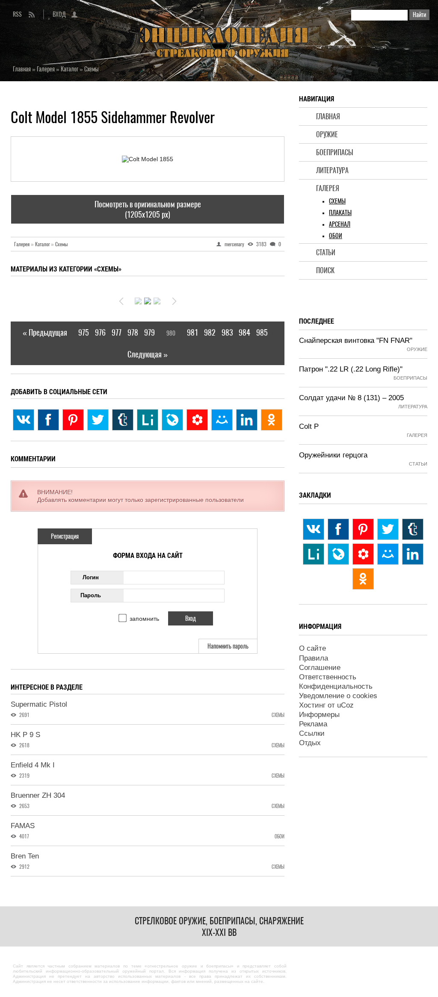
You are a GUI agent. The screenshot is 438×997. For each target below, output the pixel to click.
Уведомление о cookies (338, 696)
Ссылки (312, 733)
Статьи (325, 252)
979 (149, 332)
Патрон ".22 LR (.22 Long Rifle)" (350, 369)
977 (116, 332)
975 (83, 332)
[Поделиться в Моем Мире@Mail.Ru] (222, 420)
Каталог (44, 244)
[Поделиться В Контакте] (23, 420)
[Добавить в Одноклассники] (271, 420)
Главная (328, 116)
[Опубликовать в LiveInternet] (147, 420)
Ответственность (327, 677)
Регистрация (65, 536)
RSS (17, 14)
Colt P (309, 426)
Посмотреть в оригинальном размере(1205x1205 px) (148, 209)
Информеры (319, 715)
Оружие (327, 134)
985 (262, 332)
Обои (335, 236)
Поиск (325, 270)
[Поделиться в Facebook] (48, 420)
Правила (313, 658)
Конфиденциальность (336, 686)
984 (244, 332)
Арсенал (339, 224)
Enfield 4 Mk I (33, 765)
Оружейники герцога (333, 455)
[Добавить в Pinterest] (73, 420)
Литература (332, 170)
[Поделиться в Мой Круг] (197, 420)
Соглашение (319, 668)
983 (227, 332)
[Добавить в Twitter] (98, 420)
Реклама (313, 724)
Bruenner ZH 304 (38, 795)
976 (100, 332)
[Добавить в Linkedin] (246, 420)
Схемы (337, 201)
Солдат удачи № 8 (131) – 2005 (351, 398)
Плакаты (340, 213)
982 (210, 332)
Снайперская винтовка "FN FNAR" (355, 340)
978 (132, 332)
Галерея (327, 188)
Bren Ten (25, 856)
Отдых (310, 743)
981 (192, 332)
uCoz (345, 705)
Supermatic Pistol (39, 704)
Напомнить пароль (228, 646)
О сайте (312, 648)
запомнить (144, 618)
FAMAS (23, 826)
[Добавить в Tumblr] (122, 420)
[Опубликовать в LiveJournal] (172, 420)
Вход (59, 14)
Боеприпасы (334, 152)
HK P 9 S (25, 735)
